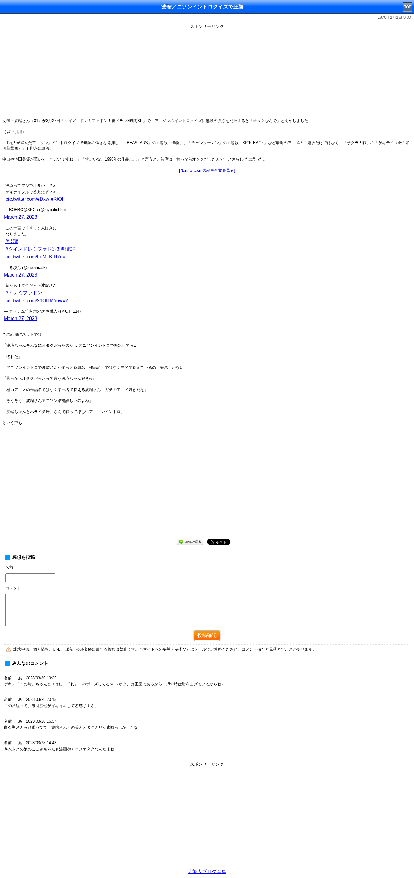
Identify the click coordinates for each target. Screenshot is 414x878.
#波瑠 (11, 241)
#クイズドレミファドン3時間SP (40, 249)
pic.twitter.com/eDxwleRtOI (34, 199)
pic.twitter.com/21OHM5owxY (36, 300)
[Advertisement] (207, 73)
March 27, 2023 (20, 217)
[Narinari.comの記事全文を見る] (207, 170)
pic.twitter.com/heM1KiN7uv (35, 256)
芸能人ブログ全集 (207, 871)
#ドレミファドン (23, 292)
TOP (407, 7)
